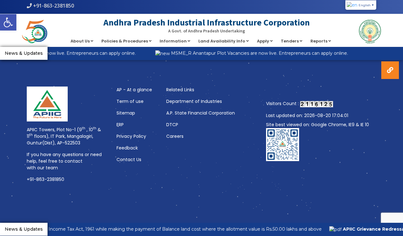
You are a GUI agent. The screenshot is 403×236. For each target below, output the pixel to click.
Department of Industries (194, 101)
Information (174, 41)
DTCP (172, 124)
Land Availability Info (222, 41)
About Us (81, 41)
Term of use (130, 101)
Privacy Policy (131, 136)
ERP (120, 124)
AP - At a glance (134, 90)
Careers (175, 136)
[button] (8, 22)
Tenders (290, 41)
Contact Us (128, 159)
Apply (263, 41)
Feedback (127, 148)
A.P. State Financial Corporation (200, 113)
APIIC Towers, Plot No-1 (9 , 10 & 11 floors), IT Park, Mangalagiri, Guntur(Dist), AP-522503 (64, 136)
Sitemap (125, 113)
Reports (319, 41)
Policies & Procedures (125, 41)
